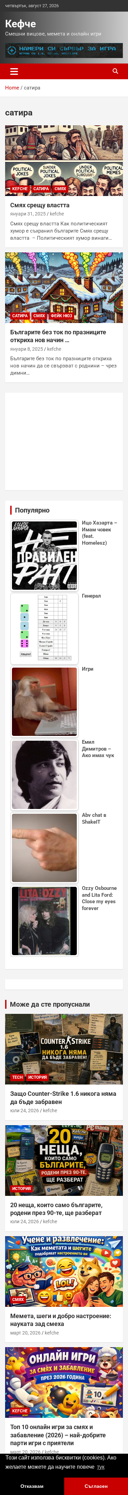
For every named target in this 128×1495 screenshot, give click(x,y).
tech (17, 1077)
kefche (20, 188)
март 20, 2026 (25, 1333)
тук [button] (100, 1467)
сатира (41, 188)
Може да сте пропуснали (50, 1004)
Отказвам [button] (31, 1486)
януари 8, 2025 (26, 349)
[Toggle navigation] (14, 71)
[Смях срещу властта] (64, 160)
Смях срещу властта (40, 205)
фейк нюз (61, 315)
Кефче (20, 24)
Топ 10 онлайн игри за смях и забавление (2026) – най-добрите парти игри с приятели (58, 1435)
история (37, 1077)
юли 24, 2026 (24, 1110)
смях (60, 188)
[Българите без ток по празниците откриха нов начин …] (64, 287)
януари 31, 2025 (28, 213)
